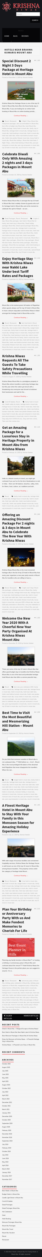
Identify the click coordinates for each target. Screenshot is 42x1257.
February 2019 (6, 1148)
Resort (7, 121)
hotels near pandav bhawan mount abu (17, 138)
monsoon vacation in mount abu (27, 794)
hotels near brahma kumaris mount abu (22, 342)
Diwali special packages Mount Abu (27, 226)
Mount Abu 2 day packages (25, 240)
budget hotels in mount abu (26, 883)
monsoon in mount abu (9, 794)
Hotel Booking (6, 1219)
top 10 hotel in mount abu (10, 147)
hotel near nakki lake (8, 135)
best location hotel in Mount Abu (20, 328)
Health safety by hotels (12, 404)
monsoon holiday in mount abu (24, 792)
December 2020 (7, 1116)
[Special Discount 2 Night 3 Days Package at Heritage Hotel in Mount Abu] (21, 90)
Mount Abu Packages (9, 1226)
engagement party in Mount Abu (28, 985)
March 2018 (5, 1169)
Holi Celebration (7, 1212)
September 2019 (7, 1141)
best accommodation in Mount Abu (27, 123)
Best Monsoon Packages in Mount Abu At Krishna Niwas (20, 1036)
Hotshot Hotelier (28, 77)
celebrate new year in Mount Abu (22, 590)
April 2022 (5, 1095)
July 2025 (5, 1071)
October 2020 (6, 1120)
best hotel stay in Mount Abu (16, 223)
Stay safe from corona (30, 419)
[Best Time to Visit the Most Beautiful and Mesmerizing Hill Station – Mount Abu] (21, 746)
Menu (21, 31)
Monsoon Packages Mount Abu (12, 1222)
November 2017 (7, 1179)
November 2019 (7, 1137)
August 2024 (6, 1085)
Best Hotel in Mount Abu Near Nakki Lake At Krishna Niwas (20, 1032)
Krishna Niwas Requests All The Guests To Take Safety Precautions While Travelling (17, 364)
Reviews (25, 36)
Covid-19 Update (10, 402)
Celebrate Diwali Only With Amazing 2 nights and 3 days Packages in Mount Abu (17, 162)
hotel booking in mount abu (18, 133)
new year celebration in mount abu (25, 699)
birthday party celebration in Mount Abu (17, 983)
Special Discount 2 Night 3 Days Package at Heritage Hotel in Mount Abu (17, 67)
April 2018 (5, 1165)
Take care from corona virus (11, 421)
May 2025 (5, 1078)
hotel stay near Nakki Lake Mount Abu (21, 233)
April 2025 (5, 1081)
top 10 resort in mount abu (27, 147)
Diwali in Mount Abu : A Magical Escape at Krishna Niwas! (20, 1029)
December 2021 (7, 1102)
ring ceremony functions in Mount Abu (17, 1007)
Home (6, 36)
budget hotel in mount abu (22, 780)
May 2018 (5, 1162)
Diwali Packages (10, 218)
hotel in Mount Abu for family (14, 337)
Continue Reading (21, 115)
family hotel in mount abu (21, 128)
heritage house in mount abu (11, 230)
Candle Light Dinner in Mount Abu (12, 1198)
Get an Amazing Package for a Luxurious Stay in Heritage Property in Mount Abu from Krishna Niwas (18, 438)
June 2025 (5, 1074)
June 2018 (5, 1158)
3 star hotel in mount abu (29, 881)
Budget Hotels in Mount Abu (11, 1194)
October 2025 (6, 1064)
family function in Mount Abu (11, 988)
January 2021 (6, 1113)
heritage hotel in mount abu (18, 131)
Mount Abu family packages (21, 242)
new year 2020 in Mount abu (24, 602)
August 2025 (6, 1067)
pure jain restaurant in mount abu (20, 247)
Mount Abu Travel (7, 1229)
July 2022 (5, 1092)
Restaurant (13, 121)
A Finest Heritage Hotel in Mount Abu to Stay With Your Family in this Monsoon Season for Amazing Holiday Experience (18, 818)
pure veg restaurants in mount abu (28, 145)
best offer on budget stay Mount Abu (13, 126)
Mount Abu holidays (16, 140)
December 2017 (7, 1176)
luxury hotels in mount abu (23, 696)
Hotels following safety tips (17, 409)
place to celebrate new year (10, 701)
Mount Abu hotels (7, 347)
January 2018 (6, 1172)
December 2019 (7, 1134)
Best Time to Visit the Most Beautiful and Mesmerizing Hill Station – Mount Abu (17, 721)
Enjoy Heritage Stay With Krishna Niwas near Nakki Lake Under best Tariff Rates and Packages (17, 267)
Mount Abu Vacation (8, 1233)
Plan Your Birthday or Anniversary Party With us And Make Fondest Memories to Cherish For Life (17, 920)
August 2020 (6, 1127)
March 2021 (5, 1109)
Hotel (3, 1215)
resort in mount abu (25, 250)
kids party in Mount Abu (30, 997)
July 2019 (5, 1144)
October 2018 (6, 1151)
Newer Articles (31, 1015)
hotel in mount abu (33, 133)
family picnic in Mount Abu (10, 990)
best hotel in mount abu (12, 325)
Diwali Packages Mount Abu (11, 1208)
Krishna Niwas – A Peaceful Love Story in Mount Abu (18, 1045)
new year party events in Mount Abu (21, 607)
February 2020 (6, 1130)
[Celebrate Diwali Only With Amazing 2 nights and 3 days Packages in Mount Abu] (21, 188)
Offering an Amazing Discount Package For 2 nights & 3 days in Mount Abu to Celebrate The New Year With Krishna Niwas (18, 528)
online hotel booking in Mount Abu (21, 143)
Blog (15, 36)
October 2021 (6, 1106)
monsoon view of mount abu (11, 796)
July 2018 (5, 1155)
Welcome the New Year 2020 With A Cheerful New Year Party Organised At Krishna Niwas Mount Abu (17, 629)
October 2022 (6, 1088)
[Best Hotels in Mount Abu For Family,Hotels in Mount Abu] (21, 6)
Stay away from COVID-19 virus (12, 419)
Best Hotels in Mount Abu (10, 1191)
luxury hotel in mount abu (22, 238)
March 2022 (5, 1099)
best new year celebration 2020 (23, 687)
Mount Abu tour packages (17, 245)
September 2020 (7, 1123)
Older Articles (8, 1017)
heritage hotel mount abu (22, 592)
